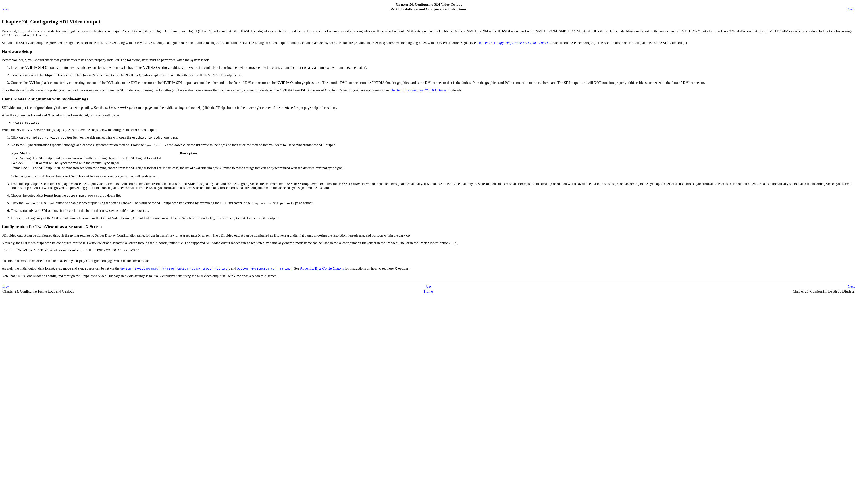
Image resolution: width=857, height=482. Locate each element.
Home (428, 291)
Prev (5, 9)
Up (428, 286)
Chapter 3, (418, 90)
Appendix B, (322, 268)
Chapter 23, (513, 43)
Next (851, 9)
